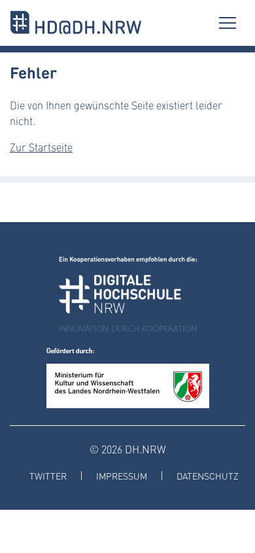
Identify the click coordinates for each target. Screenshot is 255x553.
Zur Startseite (41, 147)
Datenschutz (208, 476)
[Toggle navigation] (228, 23)
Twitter (48, 476)
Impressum (121, 476)
